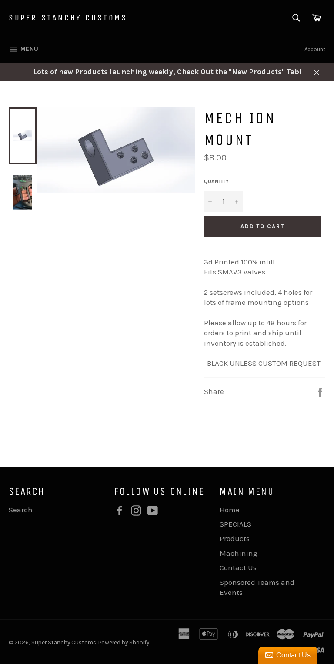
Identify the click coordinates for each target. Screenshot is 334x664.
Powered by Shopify (123, 642)
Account (314, 49)
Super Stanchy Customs (68, 18)
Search (21, 509)
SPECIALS (235, 524)
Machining (238, 553)
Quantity (216, 181)
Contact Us (238, 567)
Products (235, 538)
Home (230, 509)
